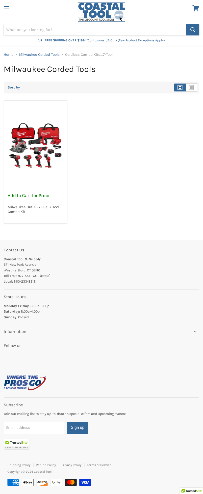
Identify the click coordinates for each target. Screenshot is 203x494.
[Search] (192, 29)
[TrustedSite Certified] (17, 444)
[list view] (191, 87)
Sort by (14, 87)
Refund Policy (46, 465)
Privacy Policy (71, 465)
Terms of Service (99, 465)
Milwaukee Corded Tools (39, 55)
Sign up (77, 427)
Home (9, 55)
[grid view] (180, 87)
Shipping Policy (18, 465)
